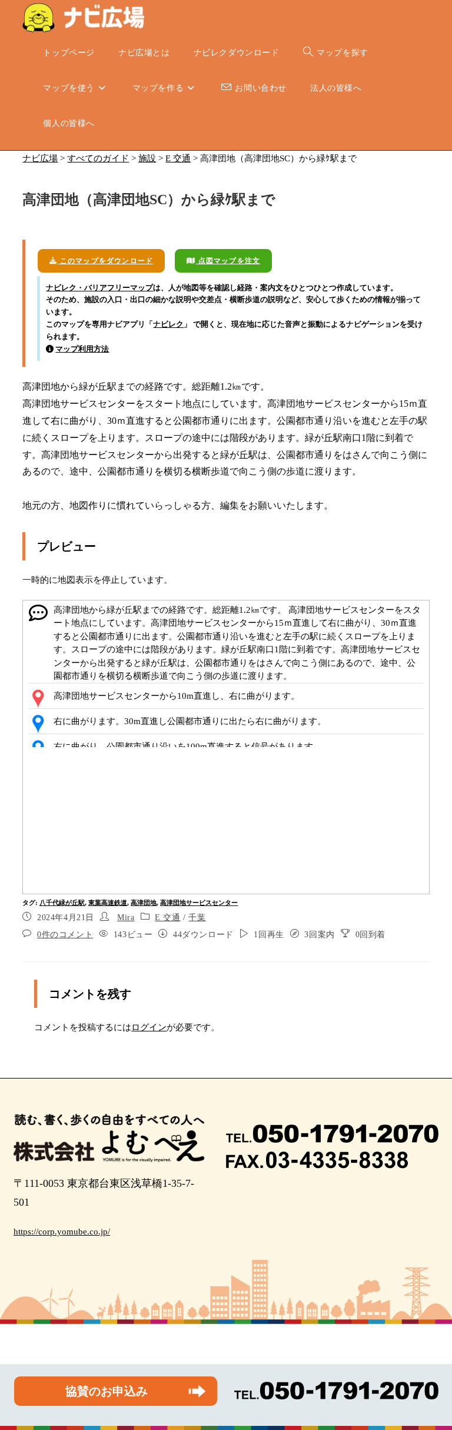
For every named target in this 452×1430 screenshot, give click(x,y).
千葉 (196, 917)
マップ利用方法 (82, 348)
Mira (125, 917)
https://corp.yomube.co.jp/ (62, 1231)
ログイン (149, 1027)
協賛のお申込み (106, 1391)
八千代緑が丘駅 (62, 902)
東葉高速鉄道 (107, 902)
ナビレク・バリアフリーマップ (99, 287)
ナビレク (168, 324)
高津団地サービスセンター (199, 902)
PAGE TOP (431, 1377)
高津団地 (144, 902)
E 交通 (167, 917)
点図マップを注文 (227, 261)
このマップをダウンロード (106, 261)
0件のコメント (65, 934)
